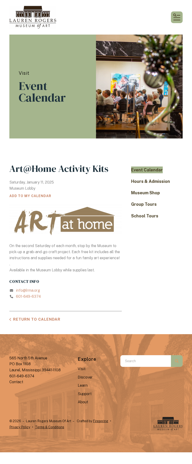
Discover (85, 377)
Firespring (100, 421)
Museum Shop (145, 192)
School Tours (144, 215)
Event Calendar (147, 169)
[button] (177, 17)
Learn (83, 385)
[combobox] (145, 361)
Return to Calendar (36, 319)
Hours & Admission (150, 181)
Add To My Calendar (30, 196)
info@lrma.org (28, 290)
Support (85, 394)
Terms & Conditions (49, 427)
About (83, 402)
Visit (81, 369)
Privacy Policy (19, 427)
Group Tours (144, 204)
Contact (16, 382)
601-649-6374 (28, 296)
